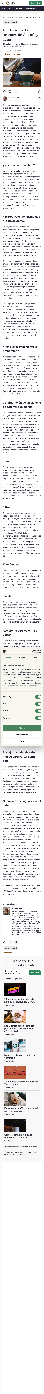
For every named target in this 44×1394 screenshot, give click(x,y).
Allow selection (22, 734)
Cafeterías (18, 9)
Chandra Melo (17, 908)
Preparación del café (10, 22)
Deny (22, 741)
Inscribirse (35, 3)
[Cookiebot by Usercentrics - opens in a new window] (31, 651)
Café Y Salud (6, 9)
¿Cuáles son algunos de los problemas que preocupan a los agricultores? (20, 1153)
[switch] (38, 704)
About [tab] (36, 658)
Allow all (22, 728)
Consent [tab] (8, 658)
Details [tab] (22, 658)
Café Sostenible (31, 9)
